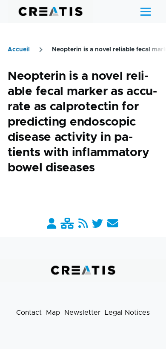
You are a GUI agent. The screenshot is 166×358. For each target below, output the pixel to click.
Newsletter (82, 312)
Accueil (19, 50)
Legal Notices (127, 312)
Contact (29, 312)
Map (53, 312)
